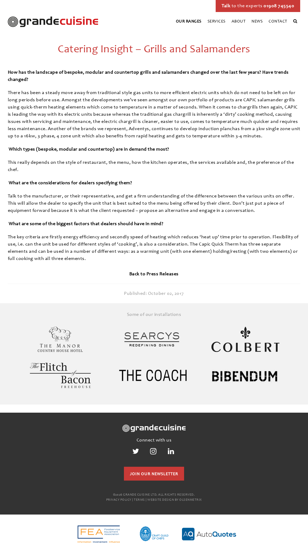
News (257, 22)
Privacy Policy (118, 500)
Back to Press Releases (154, 274)
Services (217, 22)
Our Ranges (189, 22)
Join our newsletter (154, 474)
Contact (278, 22)
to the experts (258, 6)
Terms (139, 500)
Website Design (160, 500)
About (239, 22)
